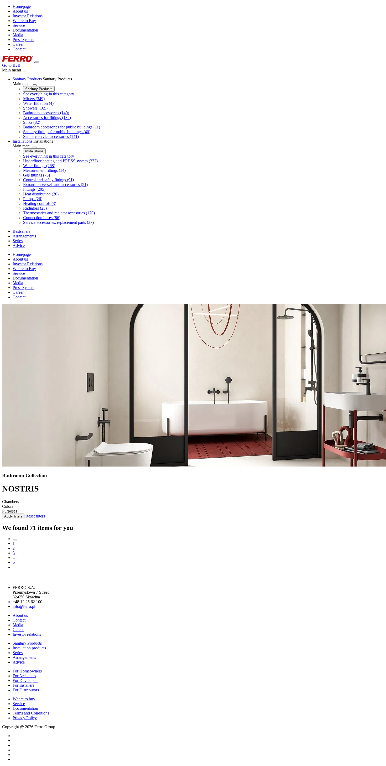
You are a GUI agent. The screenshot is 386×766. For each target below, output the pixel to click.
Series (18, 652)
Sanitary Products (39, 89)
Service (19, 25)
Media (18, 35)
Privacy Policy (25, 718)
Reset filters (35, 516)
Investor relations (27, 634)
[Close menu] (24, 71)
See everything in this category (48, 94)
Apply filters (13, 516)
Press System (23, 39)
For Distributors (26, 690)
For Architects (24, 676)
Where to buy (24, 699)
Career (18, 44)
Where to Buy (24, 20)
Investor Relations (28, 16)
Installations (34, 151)
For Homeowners (27, 671)
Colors (7, 506)
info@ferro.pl (24, 606)
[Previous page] (15, 540)
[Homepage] (18, 60)
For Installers (23, 685)
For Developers (25, 680)
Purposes (9, 511)
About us (20, 11)
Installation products (29, 648)
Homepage (22, 6)
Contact (19, 49)
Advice (19, 662)
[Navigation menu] (37, 62)
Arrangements (24, 657)
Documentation (25, 30)
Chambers (10, 501)
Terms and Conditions (31, 713)
